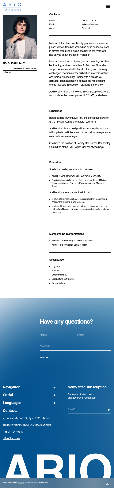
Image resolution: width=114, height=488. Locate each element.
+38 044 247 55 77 (13, 432)
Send (42, 358)
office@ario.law (11, 438)
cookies (21, 483)
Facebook (86, 28)
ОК (107, 484)
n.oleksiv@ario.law (90, 25)
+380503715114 (89, 21)
